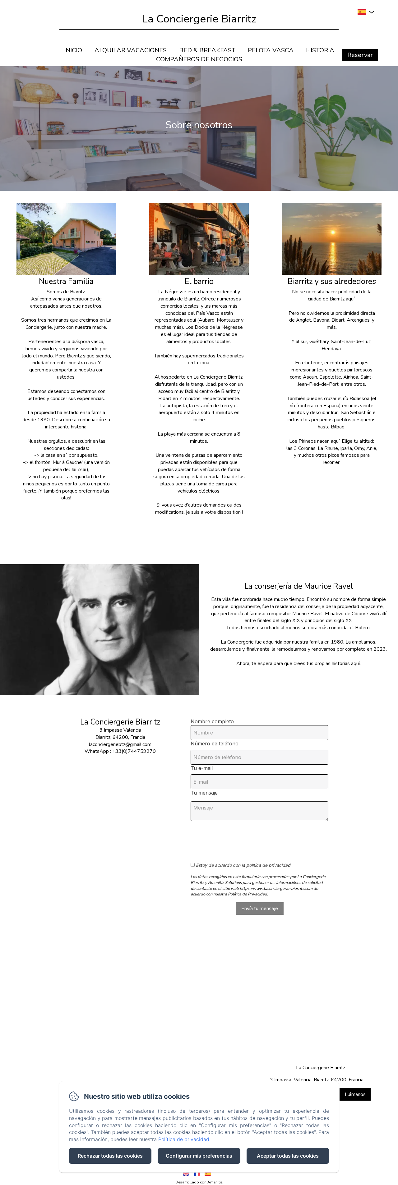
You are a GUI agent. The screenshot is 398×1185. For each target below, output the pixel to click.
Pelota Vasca (271, 50)
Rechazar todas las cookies (110, 1156)
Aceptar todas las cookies (288, 1156)
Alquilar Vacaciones (131, 50)
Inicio (73, 50)
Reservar (360, 55)
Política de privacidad (183, 1139)
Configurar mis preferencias (199, 1156)
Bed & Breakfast (207, 50)
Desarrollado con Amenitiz (199, 1182)
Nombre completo (212, 721)
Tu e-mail (202, 768)
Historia (320, 50)
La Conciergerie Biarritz (199, 19)
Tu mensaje (204, 793)
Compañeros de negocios (199, 59)
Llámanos (355, 1094)
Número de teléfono (214, 743)
